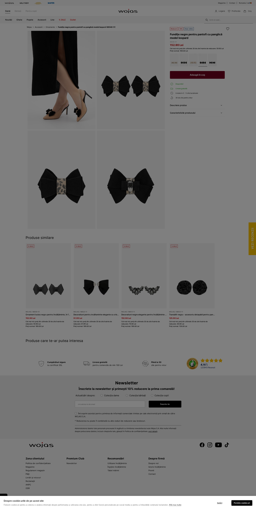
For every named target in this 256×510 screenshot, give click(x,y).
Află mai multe (175, 505)
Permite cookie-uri (242, 503)
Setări (219, 503)
